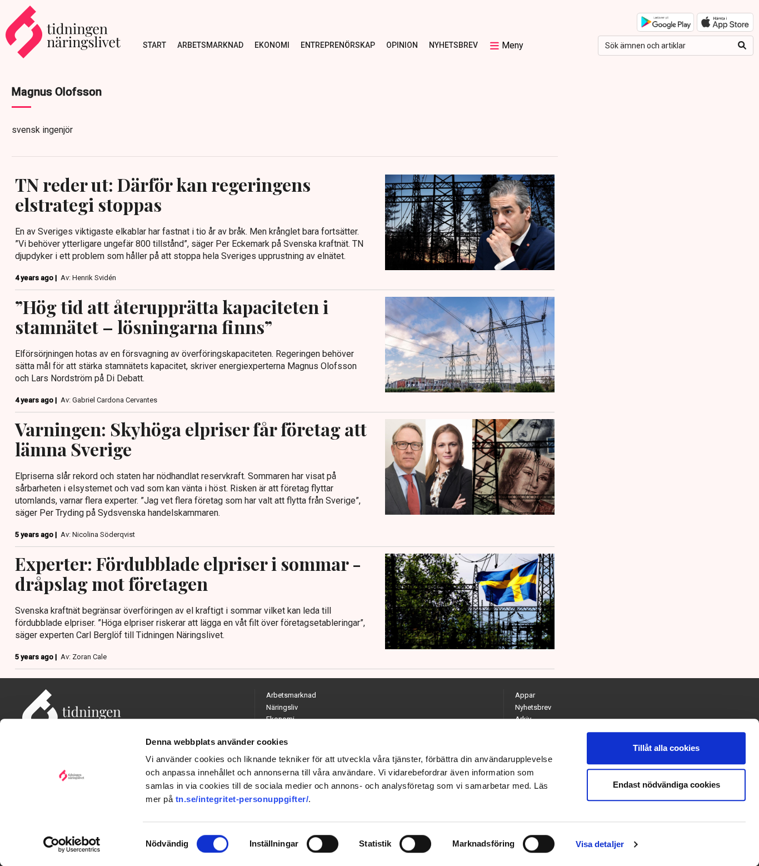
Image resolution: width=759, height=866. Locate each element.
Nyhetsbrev (453, 45)
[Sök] (742, 45)
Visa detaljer (600, 844)
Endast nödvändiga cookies (666, 784)
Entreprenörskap (338, 45)
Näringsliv (282, 707)
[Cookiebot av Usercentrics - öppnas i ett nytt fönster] (72, 844)
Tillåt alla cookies (666, 748)
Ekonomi (271, 45)
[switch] (322, 844)
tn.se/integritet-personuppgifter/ (242, 799)
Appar (525, 695)
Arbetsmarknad (210, 45)
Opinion (402, 45)
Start (154, 45)
